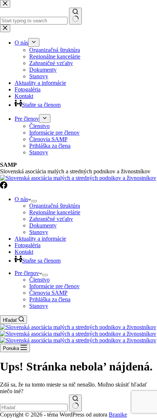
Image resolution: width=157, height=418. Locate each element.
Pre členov (27, 273)
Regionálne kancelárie (54, 212)
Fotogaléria (28, 245)
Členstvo (39, 279)
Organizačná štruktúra (54, 206)
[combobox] (34, 407)
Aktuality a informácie (40, 239)
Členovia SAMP (48, 293)
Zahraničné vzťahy (51, 219)
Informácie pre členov (54, 286)
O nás (21, 199)
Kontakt (24, 252)
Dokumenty (43, 225)
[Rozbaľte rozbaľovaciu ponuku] (34, 201)
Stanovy (38, 232)
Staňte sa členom (41, 260)
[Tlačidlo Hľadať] (75, 403)
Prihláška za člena (49, 299)
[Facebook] (3, 187)
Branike (118, 414)
